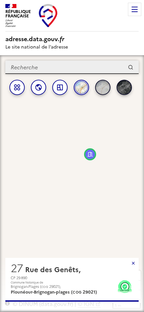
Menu (134, 9)
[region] (72, 183)
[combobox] (72, 67)
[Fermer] (133, 263)
